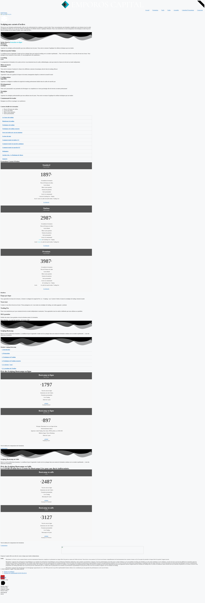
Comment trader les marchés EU (11, 147)
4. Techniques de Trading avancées (11, 361)
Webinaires (5, 151)
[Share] (3, 592)
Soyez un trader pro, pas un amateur (12, 132)
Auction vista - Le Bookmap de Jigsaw (12, 155)
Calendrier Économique (188, 10)
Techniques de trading (8, 125)
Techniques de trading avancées (11, 128)
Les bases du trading (8, 117)
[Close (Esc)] (1, 592)
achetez (46, 403)
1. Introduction (6, 349)
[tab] (46, 117)
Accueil (147, 10)
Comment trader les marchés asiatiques (13, 143)
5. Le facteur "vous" (7, 364)
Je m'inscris (46, 202)
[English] (3, 14)
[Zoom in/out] (6, 592)
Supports (4, 159)
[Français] (8, 14)
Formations (155, 10)
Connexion (200, 10)
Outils (168, 10)
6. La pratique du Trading (9, 368)
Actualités (176, 10)
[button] (4, 448)
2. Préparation (6, 353)
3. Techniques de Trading (9, 357)
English (2, 558)
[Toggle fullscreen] (4, 592)
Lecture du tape (6, 136)
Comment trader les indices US (10, 140)
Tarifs (162, 10)
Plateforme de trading (8, 121)
